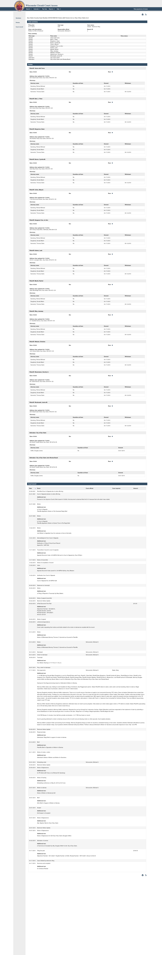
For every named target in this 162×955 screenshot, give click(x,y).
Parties (18, 22)
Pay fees (44, 9)
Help (58, 9)
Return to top (19, 13)
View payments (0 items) (141, 9)
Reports (51, 9)
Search (28, 9)
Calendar (36, 9)
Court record (19, 27)
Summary (18, 18)
